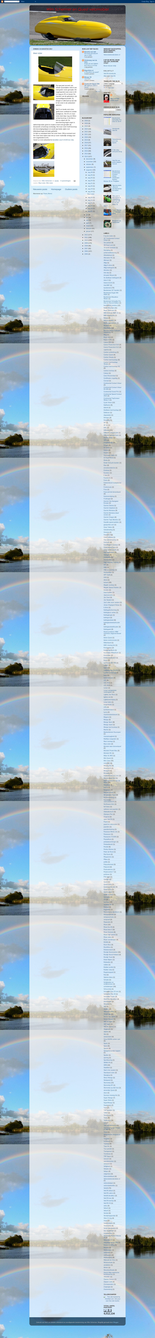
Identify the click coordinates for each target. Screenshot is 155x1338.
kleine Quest (108, 637)
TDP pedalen (108, 1110)
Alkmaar (106, 260)
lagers (106, 668)
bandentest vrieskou (110, 305)
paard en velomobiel (110, 824)
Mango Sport (108, 722)
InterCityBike (108, 592)
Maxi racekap (108, 741)
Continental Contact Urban (112, 383)
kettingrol (107, 617)
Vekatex (106, 1169)
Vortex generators (110, 1228)
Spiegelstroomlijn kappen (112, 1051)
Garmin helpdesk (109, 508)
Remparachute (109, 914)
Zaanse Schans (109, 1279)
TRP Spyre (107, 1156)
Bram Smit (107, 337)
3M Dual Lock (108, 245)
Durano (106, 453)
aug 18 (90, 191)
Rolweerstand (108, 950)
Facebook (107, 478)
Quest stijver (108, 892)
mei (87, 220)
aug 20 (90, 186)
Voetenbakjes (108, 1223)
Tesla (105, 1118)
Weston (106, 1247)
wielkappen (107, 1255)
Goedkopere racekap (111, 545)
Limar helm (107, 702)
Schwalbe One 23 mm (111, 991)
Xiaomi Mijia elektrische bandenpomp (111, 1273)
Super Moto (107, 1100)
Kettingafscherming (110, 610)
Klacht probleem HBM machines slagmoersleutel (112, 632)
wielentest (107, 1252)
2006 (86, 251)
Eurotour (106, 473)
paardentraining (109, 829)
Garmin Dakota (109, 505)
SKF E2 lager (108, 1021)
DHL (105, 427)
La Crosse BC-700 (110, 663)
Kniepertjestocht (109, 650)
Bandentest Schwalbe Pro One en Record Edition (112, 302)
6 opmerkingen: (66, 181)
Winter (106, 1267)
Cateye (106, 373)
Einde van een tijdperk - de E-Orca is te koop (91, 64)
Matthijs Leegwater (110, 739)
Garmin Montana (109, 510)
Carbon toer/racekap (110, 360)
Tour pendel (108, 1149)
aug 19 (90, 189)
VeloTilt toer (107, 1198)
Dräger (106, 445)
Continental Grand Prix (111, 391)
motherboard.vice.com (111, 775)
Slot (105, 1034)
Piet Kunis (107, 854)
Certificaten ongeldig (110, 378)
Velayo (106, 1171)
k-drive (106, 607)
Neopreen (107, 790)
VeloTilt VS (107, 1203)
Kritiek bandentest (110, 658)
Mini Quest (107, 758)
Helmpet (106, 555)
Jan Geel (107, 597)
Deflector (107, 412)
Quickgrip (107, 897)
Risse (105, 924)
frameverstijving (109, 496)
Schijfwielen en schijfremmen (109, 983)
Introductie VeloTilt (115, 129)
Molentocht (107, 768)
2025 (86, 123)
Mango (106, 719)
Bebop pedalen (109, 320)
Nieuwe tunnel (108, 792)
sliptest (106, 1031)
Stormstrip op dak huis (111, 1088)
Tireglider (107, 1139)
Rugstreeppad (108, 972)
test (105, 1123)
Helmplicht (107, 557)
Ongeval (106, 817)
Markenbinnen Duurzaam (112, 732)
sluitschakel (107, 1036)
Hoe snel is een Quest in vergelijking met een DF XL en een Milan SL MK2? (112, 201)
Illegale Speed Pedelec (111, 587)
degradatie (107, 415)
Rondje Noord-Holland (111, 954)
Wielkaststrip (108, 1257)
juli (87, 215)
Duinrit (106, 450)
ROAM (106, 942)
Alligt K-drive (108, 265)
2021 (86, 134)
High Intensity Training (111, 562)
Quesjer (106, 879)
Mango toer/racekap (110, 727)
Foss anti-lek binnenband (112, 492)
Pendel (106, 847)
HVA (105, 577)
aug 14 (90, 200)
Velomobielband (109, 1176)
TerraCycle (107, 1115)
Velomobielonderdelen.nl (112, 55)
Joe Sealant (108, 600)
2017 (86, 145)
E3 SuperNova (108, 458)
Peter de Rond (108, 852)
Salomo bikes (108, 977)
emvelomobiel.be (109, 468)
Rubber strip (108, 970)
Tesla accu (107, 1120)
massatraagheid (109, 736)
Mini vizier (49, 183)
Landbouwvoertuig (110, 673)
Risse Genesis (108, 932)
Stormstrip (107, 1082)
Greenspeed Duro (110, 547)
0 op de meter (108, 236)
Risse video (107, 937)
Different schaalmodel (111, 432)
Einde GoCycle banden (111, 463)
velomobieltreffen (109, 1185)
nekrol (106, 787)
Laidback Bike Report (111, 670)
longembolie (108, 704)
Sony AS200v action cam (112, 1039)
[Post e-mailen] (74, 181)
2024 (86, 126)
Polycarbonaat (108, 864)
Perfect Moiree (108, 849)
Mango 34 (87, 77)
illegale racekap (109, 585)
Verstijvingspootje (109, 1215)
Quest (106, 882)
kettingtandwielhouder (111, 627)
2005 (86, 254)
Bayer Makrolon (109, 310)
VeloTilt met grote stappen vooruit (117, 162)
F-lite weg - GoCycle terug (117, 150)
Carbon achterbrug (110, 352)
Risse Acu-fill (108, 927)
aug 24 (90, 180)
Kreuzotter (107, 655)
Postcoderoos (108, 869)
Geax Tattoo (108, 527)
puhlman (106, 874)
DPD (105, 440)
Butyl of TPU (108, 340)
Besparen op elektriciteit (116, 221)
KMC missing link (109, 645)
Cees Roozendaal (110, 375)
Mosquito (107, 773)
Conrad (106, 381)
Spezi (105, 1046)
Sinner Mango (108, 1019)
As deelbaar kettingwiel (111, 278)
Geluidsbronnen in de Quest (116, 140)
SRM (105, 1065)
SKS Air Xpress (109, 1026)
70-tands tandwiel (109, 247)
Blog (105, 335)
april (87, 223)
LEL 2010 (107, 683)
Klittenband (107, 642)
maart (88, 226)
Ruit (105, 975)
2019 (86, 140)
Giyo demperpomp (110, 540)
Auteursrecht (108, 283)
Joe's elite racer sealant (111, 602)
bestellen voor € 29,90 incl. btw (63, 140)
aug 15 (90, 197)
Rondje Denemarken (110, 952)
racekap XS (107, 904)
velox (105, 1205)
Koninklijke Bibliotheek (111, 653)
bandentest (107, 288)
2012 (86, 235)
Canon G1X (107, 342)
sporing (106, 1057)
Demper (106, 417)
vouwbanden (108, 1233)
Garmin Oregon (109, 517)
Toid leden (87, 79)
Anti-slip (106, 272)
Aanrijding (107, 250)
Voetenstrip (107, 1226)
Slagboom (107, 1029)
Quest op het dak (109, 887)
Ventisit (106, 1213)
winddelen (107, 1265)
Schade (106, 980)
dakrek (106, 407)
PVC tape (107, 877)
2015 (86, 151)
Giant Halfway (108, 537)
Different (106, 430)
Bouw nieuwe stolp (110, 66)
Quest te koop (108, 894)
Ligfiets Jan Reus (109, 694)
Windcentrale (108, 1262)
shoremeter (107, 1001)
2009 (86, 243)
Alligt (105, 263)
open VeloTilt (108, 819)
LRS (105, 707)
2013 (86, 156)
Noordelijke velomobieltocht (109, 800)
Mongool (106, 771)
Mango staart (108, 724)
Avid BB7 (107, 285)
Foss (105, 489)
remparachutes (109, 917)
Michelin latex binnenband (112, 746)
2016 (86, 148)
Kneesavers (108, 648)
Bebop (106, 318)
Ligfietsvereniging (109, 699)
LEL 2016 (107, 685)
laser (105, 675)
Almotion (106, 270)
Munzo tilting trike (109, 778)
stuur (105, 1093)
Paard (106, 822)
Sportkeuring (108, 1060)
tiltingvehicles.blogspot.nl (112, 1134)
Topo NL (106, 1146)
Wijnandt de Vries (109, 1260)
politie (106, 862)
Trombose (107, 1154)
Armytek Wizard (109, 275)
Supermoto (107, 1105)
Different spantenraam (111, 435)
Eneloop (106, 470)
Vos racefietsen (109, 1231)
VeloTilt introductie (110, 73)
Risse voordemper (110, 939)
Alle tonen (98, 91)
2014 (86, 153)
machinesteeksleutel (110, 714)
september (90, 167)
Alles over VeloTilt (109, 76)
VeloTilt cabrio (108, 1193)
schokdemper (108, 986)
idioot (105, 580)
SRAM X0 (107, 1062)
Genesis (106, 532)
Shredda (106, 1004)
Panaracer (107, 834)
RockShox (107, 947)
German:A (107, 535)
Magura (106, 717)
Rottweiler (107, 962)
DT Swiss (107, 447)
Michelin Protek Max (110, 750)
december (89, 159)
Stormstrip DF (108, 1085)
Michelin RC (108, 753)
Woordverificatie (109, 1270)
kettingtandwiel (109, 620)
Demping (107, 420)
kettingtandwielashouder (112, 622)
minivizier (107, 763)
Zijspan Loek (108, 1282)
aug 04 (90, 208)
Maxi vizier (37, 53)
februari (89, 228)
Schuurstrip (107, 989)
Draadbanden (108, 442)
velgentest (107, 1174)
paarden (106, 827)
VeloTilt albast (108, 1190)
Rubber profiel (108, 967)
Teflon (106, 1113)
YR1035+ (107, 1277)
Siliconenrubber (109, 1011)
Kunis (105, 660)
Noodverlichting (109, 797)
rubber (106, 964)
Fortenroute (108, 487)
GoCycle (106, 542)
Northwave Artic (109, 804)
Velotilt (106, 1188)
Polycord (106, 867)
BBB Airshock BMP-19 (111, 313)
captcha (106, 350)
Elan (105, 465)
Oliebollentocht (109, 812)
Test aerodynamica (110, 1125)
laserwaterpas (108, 678)
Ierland (106, 582)
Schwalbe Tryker (109, 996)
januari (88, 231)
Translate (111, 88)
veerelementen (109, 1161)
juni (87, 217)
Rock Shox (107, 944)
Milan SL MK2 (108, 755)
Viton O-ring (108, 1218)
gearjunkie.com (109, 524)
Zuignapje (107, 1287)
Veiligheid (107, 1166)
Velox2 (106, 1208)
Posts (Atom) (47, 193)
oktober (89, 164)
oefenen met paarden (111, 809)
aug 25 (90, 178)
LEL (105, 680)
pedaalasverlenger (110, 842)
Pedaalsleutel (108, 844)
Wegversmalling (109, 1245)
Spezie (106, 1048)
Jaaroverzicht (108, 595)
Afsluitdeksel (108, 255)
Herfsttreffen (108, 560)
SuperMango (108, 1102)
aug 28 (90, 172)
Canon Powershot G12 (111, 347)
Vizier (105, 1220)
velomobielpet (108, 1183)
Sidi (105, 1006)
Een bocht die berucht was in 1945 (91, 54)
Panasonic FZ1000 (110, 837)
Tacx (105, 1108)
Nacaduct (107, 785)
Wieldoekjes (108, 1250)
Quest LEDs (108, 884)
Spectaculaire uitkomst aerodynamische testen (117, 188)
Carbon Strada (108, 357)
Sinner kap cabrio (109, 1016)
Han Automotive (109, 552)
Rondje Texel (108, 957)
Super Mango (108, 1098)
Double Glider (108, 438)
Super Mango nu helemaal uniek (116, 211)
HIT (105, 565)
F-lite (105, 475)
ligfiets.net (107, 697)
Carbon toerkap (109, 370)
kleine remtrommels (110, 640)
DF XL (106, 425)
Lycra (105, 712)
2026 (86, 120)
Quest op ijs (108, 889)
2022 (86, 131)
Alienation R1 (108, 258)
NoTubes (107, 806)
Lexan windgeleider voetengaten (110, 691)
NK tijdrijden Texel (110, 795)
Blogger (115, 1322)
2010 (86, 240)
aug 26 (90, 175)
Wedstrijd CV (108, 1240)
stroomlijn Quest (109, 1090)
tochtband (107, 1141)
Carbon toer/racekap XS (112, 366)
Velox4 (106, 1210)
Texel (105, 1132)
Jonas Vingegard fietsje (111, 605)
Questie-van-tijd (90, 52)
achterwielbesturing (110, 252)
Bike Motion (107, 328)
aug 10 (90, 206)
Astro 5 (106, 280)
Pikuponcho (107, 857)
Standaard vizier (109, 1072)
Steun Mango (108, 1077)
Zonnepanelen (108, 1284)
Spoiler (106, 1055)
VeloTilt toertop (109, 1200)
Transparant (108, 1151)
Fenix (105, 480)
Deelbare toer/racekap (111, 410)
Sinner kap (107, 1014)
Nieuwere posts (40, 189)
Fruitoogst (107, 499)
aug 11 (90, 203)
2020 (86, 137)
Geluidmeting (108, 530)
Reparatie (107, 922)
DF (105, 422)
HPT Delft (107, 575)
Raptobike (107, 909)
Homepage (56, 189)
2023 (86, 129)
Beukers (106, 325)
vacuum (106, 1159)
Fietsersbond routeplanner (112, 483)
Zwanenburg (108, 1289)
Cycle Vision (108, 402)
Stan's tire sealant (110, 1070)
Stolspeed (107, 1080)
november (89, 161)
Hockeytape (108, 572)
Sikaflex (106, 1009)
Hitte (105, 567)
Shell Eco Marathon (110, 999)
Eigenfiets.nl (88, 70)
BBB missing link (109, 315)
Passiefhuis (107, 839)
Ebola (105, 460)
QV (105, 899)
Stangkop (107, 1075)
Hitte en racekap (109, 570)
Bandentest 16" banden (111, 290)
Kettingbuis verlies (110, 612)
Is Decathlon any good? (91, 72)
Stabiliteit (107, 1067)
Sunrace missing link (110, 1095)
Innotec (106, 590)
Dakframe (107, 405)
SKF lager (107, 1024)
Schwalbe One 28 (109, 994)
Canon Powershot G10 (111, 344)
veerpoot (107, 1164)
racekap (106, 902)
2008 (86, 246)
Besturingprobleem (110, 323)
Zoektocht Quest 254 (91, 84)
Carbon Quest (108, 355)
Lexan (106, 688)
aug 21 (90, 183)
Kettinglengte (108, 615)
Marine (106, 729)
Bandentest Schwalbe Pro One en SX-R (116, 119)
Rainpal (106, 907)
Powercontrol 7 (109, 872)
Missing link (107, 766)
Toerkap (106, 1144)
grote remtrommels (110, 550)
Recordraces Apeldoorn (111, 912)
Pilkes (106, 859)
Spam (106, 1043)
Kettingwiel (107, 629)
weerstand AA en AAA (111, 1242)
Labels (106, 665)
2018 (86, 142)
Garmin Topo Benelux (111, 519)
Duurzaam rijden (109, 455)
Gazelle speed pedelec (111, 522)
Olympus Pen (108, 814)
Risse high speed (109, 934)
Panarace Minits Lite (110, 832)
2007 (86, 248)
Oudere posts (71, 189)
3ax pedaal (107, 242)
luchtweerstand (109, 709)
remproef (107, 919)
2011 (86, 237)
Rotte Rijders (108, 959)
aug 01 (90, 211)
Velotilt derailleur (109, 1195)
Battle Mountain (109, 308)
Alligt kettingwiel (109, 267)
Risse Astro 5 (108, 929)
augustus (89, 170)
